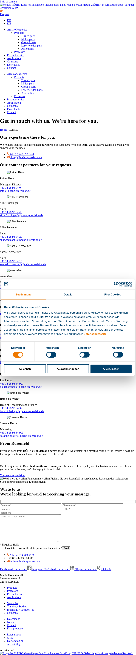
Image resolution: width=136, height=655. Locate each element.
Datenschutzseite (95, 333)
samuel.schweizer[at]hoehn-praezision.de (23, 264)
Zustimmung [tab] (24, 294)
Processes (19, 51)
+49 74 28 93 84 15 (11, 261)
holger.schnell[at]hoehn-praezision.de (21, 386)
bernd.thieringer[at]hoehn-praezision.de (22, 411)
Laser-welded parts (31, 45)
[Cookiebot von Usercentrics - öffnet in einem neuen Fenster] (116, 284)
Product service (15, 55)
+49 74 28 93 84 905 (12, 432)
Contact (11, 67)
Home (3, 129)
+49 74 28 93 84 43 (11, 212)
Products (19, 32)
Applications (14, 58)
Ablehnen (25, 368)
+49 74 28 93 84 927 (12, 383)
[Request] (1, 11)
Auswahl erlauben (68, 368)
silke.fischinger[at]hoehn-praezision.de (21, 215)
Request (4, 14)
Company (12, 61)
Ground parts (28, 42)
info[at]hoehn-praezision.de (15, 190)
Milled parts (28, 39)
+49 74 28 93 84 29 (11, 236)
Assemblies (27, 48)
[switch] (51, 354)
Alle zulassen (111, 368)
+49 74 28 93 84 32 (11, 408)
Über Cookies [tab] (112, 294)
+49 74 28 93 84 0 (10, 187)
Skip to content (8, 1)
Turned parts (28, 35)
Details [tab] (68, 294)
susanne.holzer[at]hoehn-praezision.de (21, 435)
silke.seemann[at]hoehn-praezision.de (21, 239)
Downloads (13, 64)
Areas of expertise (17, 29)
